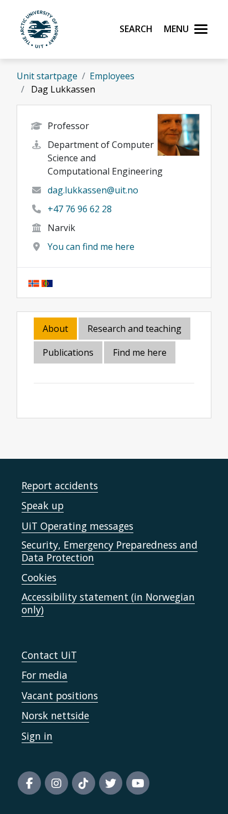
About (55, 328)
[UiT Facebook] (29, 783)
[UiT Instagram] (56, 783)
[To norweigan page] (33, 283)
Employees (112, 76)
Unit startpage (47, 76)
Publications (68, 352)
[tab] (69, 353)
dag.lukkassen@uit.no (93, 190)
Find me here (140, 352)
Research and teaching (134, 328)
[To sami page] (47, 283)
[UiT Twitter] (110, 783)
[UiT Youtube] (137, 783)
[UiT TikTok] (83, 783)
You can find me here (91, 246)
